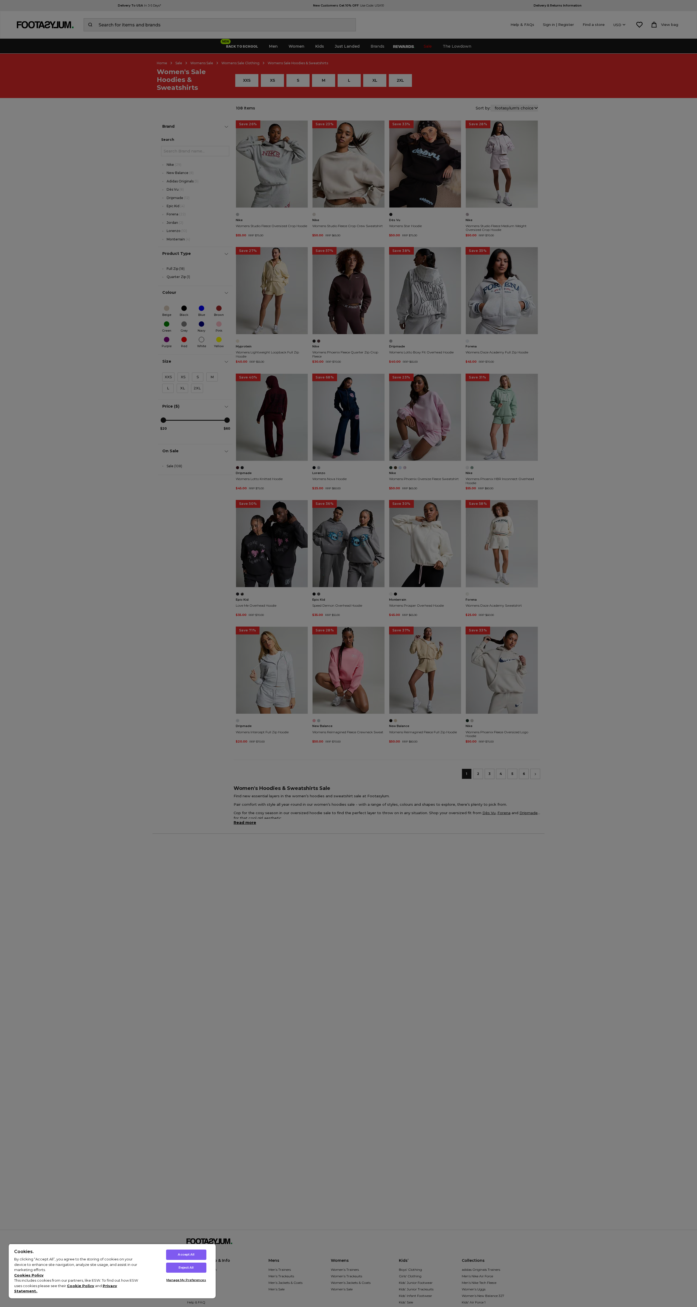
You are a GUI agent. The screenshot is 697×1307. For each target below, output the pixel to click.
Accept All (186, 1254)
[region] (112, 1271)
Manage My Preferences (186, 1280)
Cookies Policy (29, 1275)
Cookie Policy (80, 1286)
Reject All (186, 1267)
